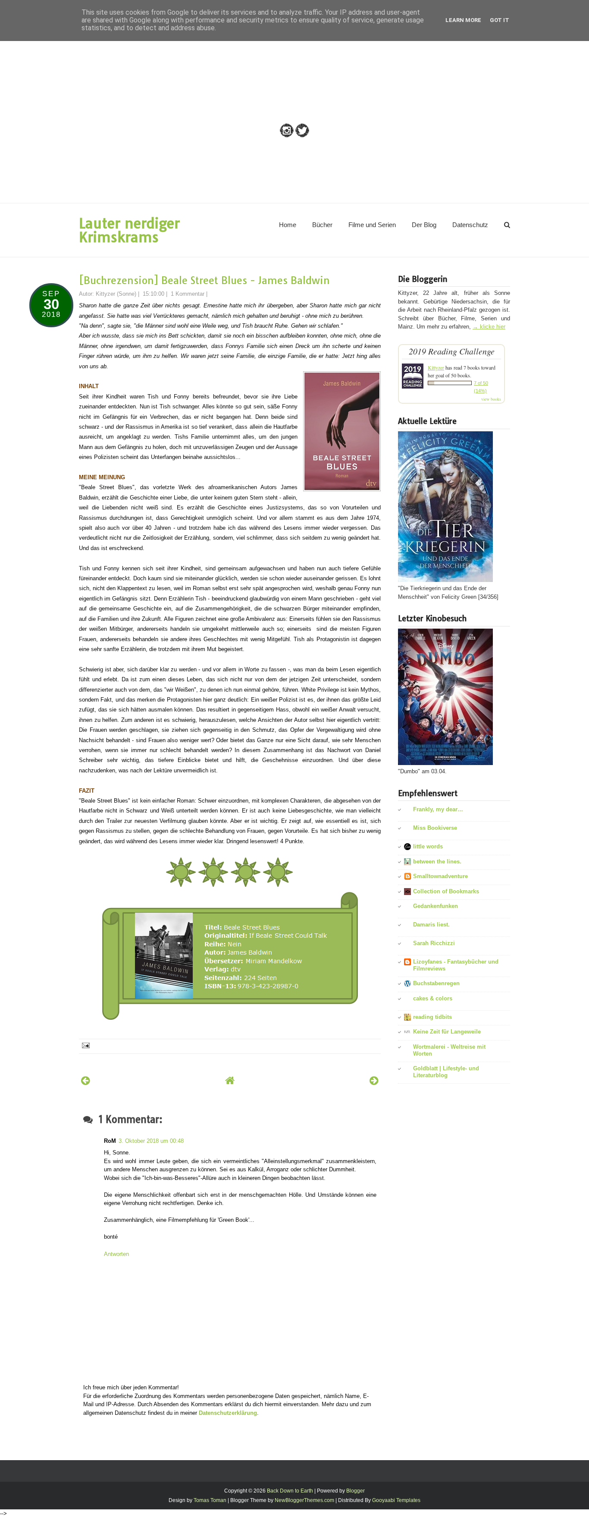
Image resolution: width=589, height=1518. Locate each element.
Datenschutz (470, 224)
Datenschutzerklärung (228, 1413)
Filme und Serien (372, 224)
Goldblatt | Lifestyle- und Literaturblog (446, 1071)
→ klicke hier (489, 326)
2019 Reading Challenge (452, 351)
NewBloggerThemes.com (304, 1500)
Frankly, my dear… (438, 809)
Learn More (463, 20)
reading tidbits (432, 1017)
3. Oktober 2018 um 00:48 (151, 1141)
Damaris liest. (431, 924)
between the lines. (437, 861)
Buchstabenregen (436, 983)
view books (491, 399)
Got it (499, 20)
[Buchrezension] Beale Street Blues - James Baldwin (204, 280)
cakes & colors (432, 998)
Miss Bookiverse (435, 828)
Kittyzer (436, 367)
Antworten (116, 1254)
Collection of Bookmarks (446, 891)
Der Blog (424, 224)
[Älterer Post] (374, 1080)
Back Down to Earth (290, 1491)
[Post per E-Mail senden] (85, 1045)
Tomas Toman (210, 1500)
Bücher (322, 224)
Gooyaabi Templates (396, 1500)
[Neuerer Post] (85, 1080)
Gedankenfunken (435, 906)
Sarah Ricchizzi (434, 943)
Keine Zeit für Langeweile (447, 1031)
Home (287, 224)
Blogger (355, 1491)
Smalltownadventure (440, 876)
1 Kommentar (187, 294)
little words (428, 846)
